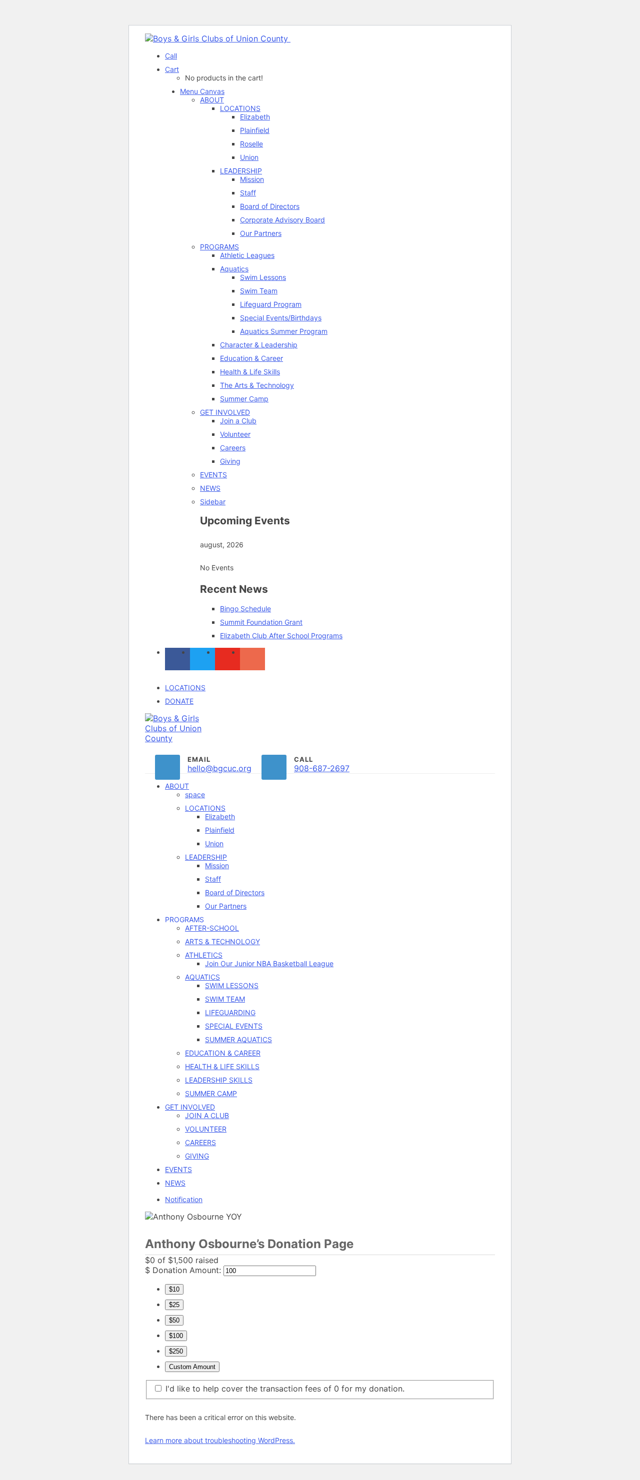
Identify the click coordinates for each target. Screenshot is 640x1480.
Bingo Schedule (245, 608)
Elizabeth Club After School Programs (281, 635)
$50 (174, 1320)
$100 (176, 1336)
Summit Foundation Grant (261, 622)
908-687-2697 (322, 768)
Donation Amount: (186, 1270)
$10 (174, 1289)
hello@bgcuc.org (220, 768)
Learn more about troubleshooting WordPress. (220, 1440)
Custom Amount (192, 1367)
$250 (176, 1351)
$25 (174, 1305)
